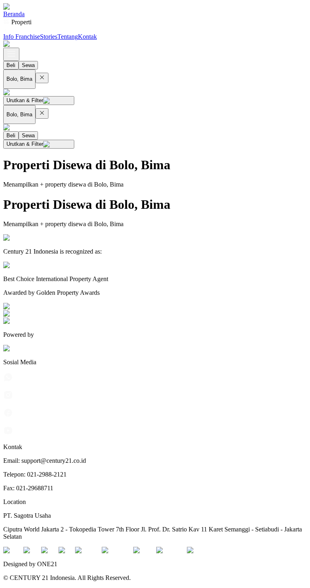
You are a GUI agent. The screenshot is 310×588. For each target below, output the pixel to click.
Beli (10, 65)
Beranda (14, 13)
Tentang (67, 36)
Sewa (28, 65)
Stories (48, 36)
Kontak (87, 36)
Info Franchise (21, 36)
